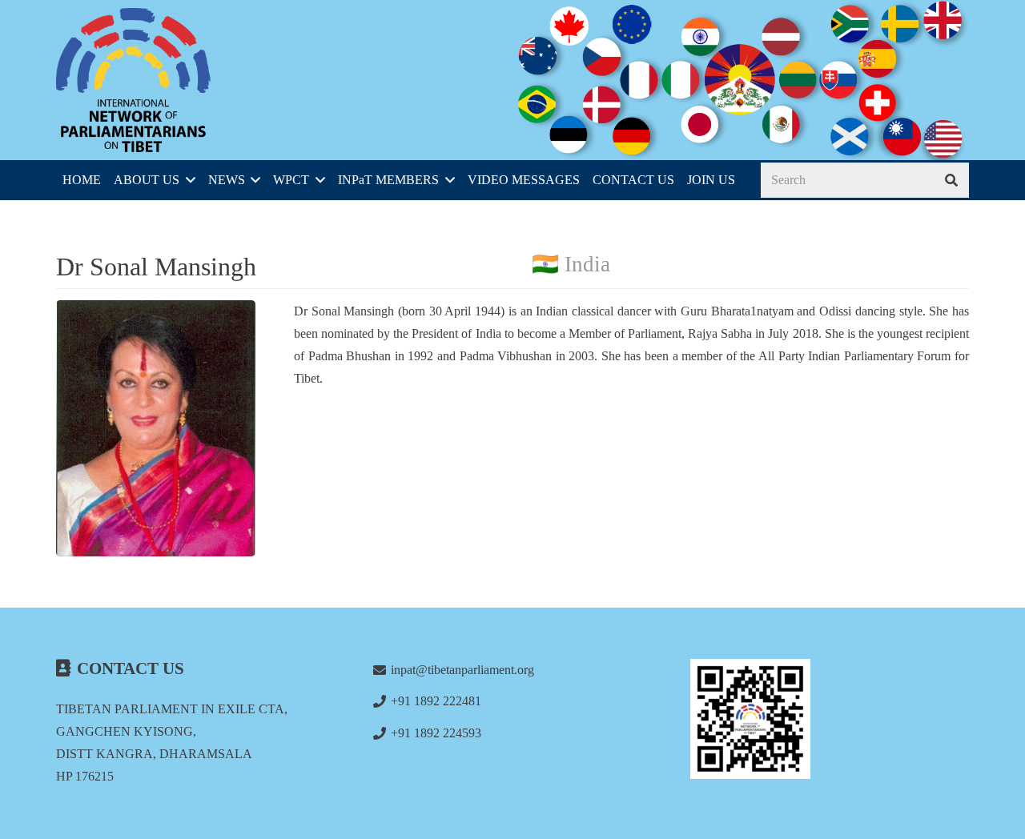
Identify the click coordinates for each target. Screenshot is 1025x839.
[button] (187, 180)
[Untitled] (829, 719)
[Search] (951, 181)
